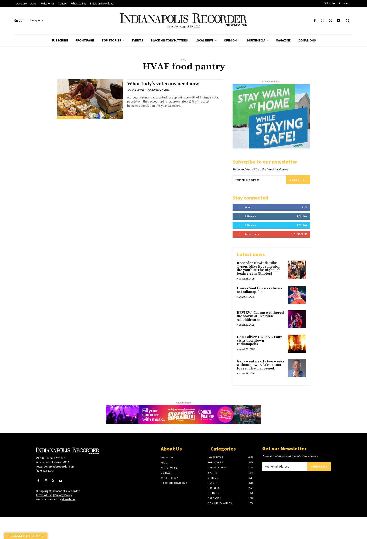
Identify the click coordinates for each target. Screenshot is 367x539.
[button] (347, 21)
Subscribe (298, 180)
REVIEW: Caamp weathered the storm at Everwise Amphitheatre (260, 316)
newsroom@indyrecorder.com (55, 466)
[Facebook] (315, 21)
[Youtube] (338, 21)
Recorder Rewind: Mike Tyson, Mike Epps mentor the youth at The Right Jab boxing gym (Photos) (259, 268)
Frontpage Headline (70, 117)
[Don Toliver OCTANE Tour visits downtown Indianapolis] (297, 344)
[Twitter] (330, 21)
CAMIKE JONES (135, 89)
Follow (302, 216)
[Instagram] (322, 21)
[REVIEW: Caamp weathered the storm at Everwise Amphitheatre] (297, 319)
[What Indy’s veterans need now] (90, 99)
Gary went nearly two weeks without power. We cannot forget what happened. (260, 365)
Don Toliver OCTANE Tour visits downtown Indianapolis (259, 340)
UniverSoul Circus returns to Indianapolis (259, 290)
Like (304, 207)
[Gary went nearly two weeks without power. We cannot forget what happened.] (297, 368)
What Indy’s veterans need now (163, 84)
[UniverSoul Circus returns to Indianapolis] (297, 295)
